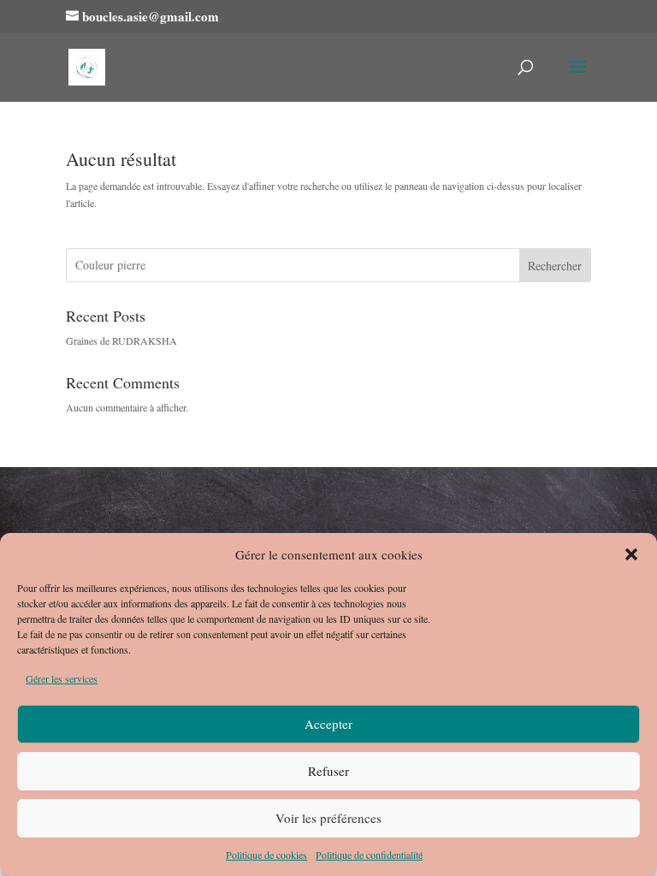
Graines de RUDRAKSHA (121, 340)
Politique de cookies (266, 854)
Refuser (328, 770)
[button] (631, 554)
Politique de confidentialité (369, 854)
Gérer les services (62, 678)
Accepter (328, 723)
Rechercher (555, 265)
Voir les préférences (328, 817)
